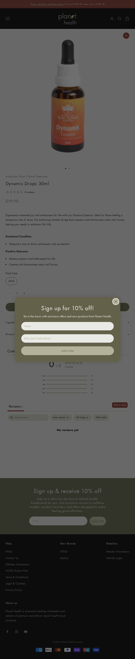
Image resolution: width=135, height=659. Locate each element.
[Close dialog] (116, 301)
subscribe (67, 351)
